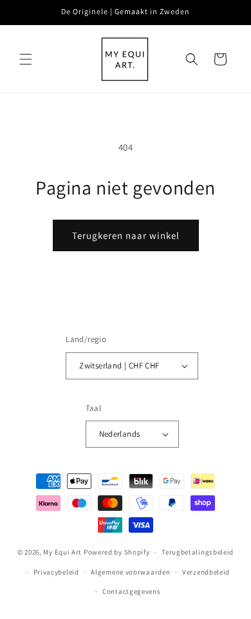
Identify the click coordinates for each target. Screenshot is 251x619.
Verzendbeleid (206, 571)
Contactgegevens (131, 591)
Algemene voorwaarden (130, 571)
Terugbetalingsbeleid (198, 552)
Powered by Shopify (117, 552)
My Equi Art (62, 552)
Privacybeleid (56, 571)
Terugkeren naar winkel (126, 235)
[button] (26, 59)
